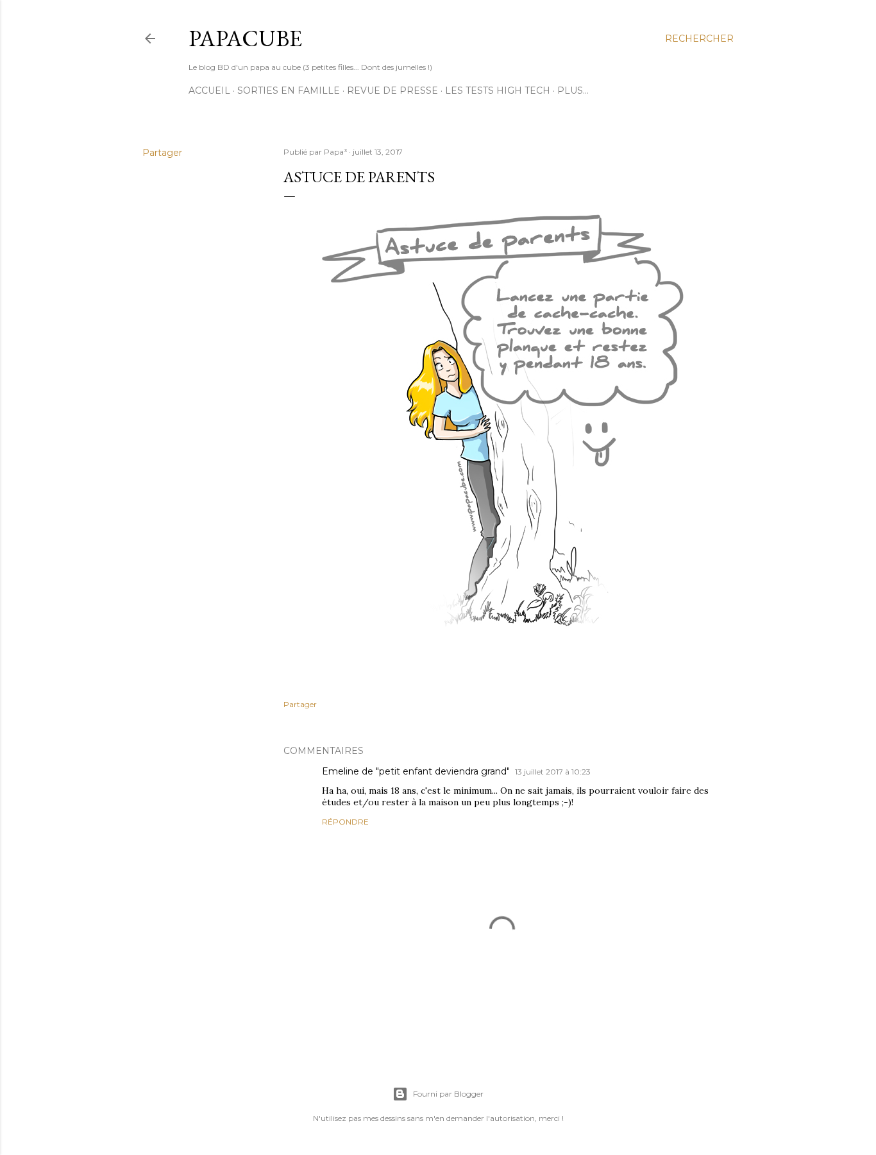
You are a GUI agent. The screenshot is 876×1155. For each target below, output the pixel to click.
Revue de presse (392, 90)
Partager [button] (162, 152)
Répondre (345, 821)
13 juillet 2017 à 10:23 (553, 771)
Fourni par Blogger (448, 1094)
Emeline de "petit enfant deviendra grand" (416, 771)
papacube (245, 38)
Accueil (209, 90)
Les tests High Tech (497, 90)
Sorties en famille (288, 90)
